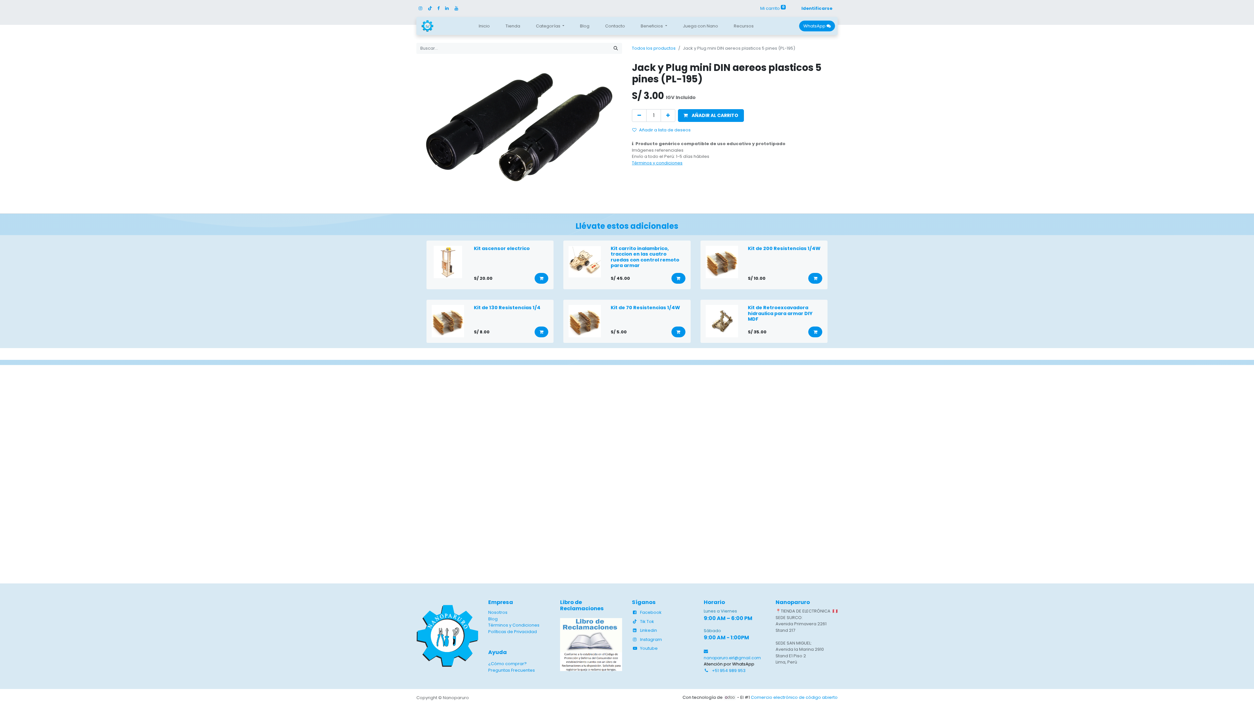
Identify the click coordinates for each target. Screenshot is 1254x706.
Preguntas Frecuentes (511, 670)
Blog (493, 619)
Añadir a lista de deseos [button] (665, 130)
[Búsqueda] (615, 48)
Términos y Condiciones (513, 625)
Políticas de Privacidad (512, 632)
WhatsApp (815, 26)
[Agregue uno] (668, 115)
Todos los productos (654, 48)
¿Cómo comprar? (507, 664)
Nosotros (497, 612)
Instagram (651, 639)
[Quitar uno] (639, 115)
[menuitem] (484, 26)
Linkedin (648, 630)
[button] (711, 115)
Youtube (649, 648)
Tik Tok (647, 621)
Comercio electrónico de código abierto (794, 697)
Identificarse (816, 8)
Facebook (651, 612)
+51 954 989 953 (729, 670)
